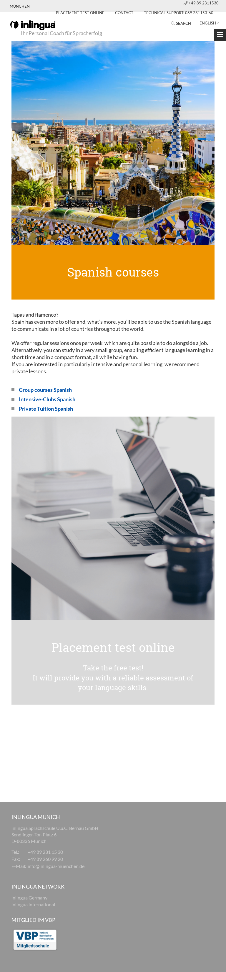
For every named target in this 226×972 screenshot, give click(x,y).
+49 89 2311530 (204, 3)
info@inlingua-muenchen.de (56, 866)
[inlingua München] (33, 25)
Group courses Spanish (45, 390)
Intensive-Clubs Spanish (47, 399)
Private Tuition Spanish (46, 408)
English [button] (208, 23)
